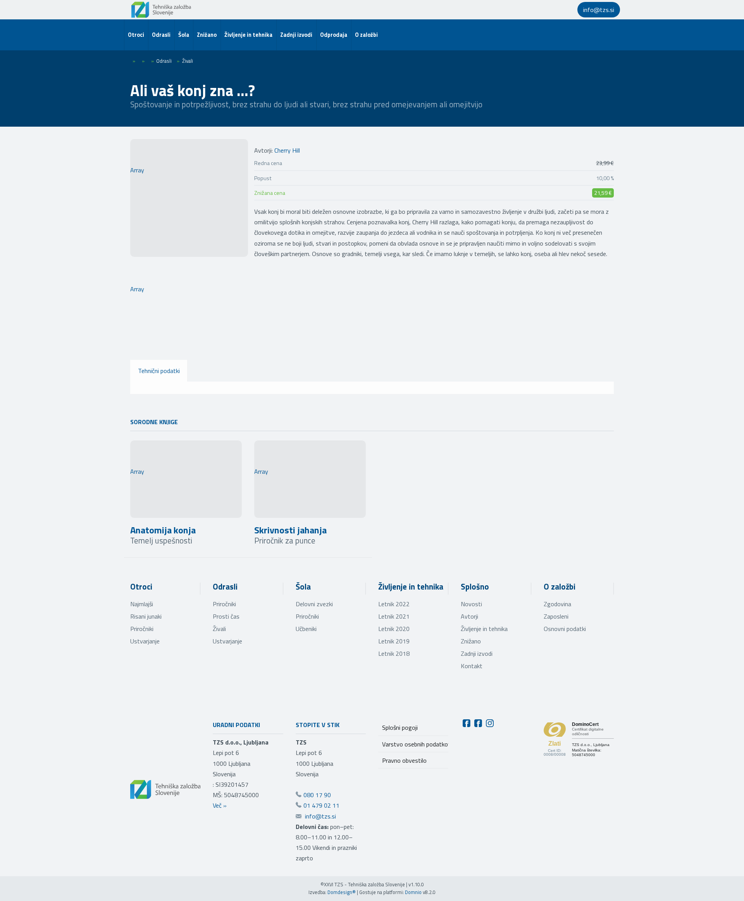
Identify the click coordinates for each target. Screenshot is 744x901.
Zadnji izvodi (477, 653)
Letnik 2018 (394, 653)
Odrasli (225, 586)
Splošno (475, 586)
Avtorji (469, 616)
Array (137, 170)
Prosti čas (226, 616)
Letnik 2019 (394, 641)
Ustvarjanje (145, 641)
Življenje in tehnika (410, 586)
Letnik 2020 (394, 628)
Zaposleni (556, 616)
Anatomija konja (163, 530)
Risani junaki (146, 616)
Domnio (413, 892)
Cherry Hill (287, 150)
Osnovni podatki (565, 628)
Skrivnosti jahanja (290, 530)
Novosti (471, 604)
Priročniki (141, 628)
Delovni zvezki (314, 604)
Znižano (471, 641)
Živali (219, 628)
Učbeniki (306, 628)
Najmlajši (141, 604)
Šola (303, 586)
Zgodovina (557, 604)
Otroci (141, 586)
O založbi (559, 586)
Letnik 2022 (394, 604)
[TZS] (161, 9)
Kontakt (471, 666)
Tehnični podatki (159, 370)
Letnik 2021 (394, 616)
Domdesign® (341, 892)
